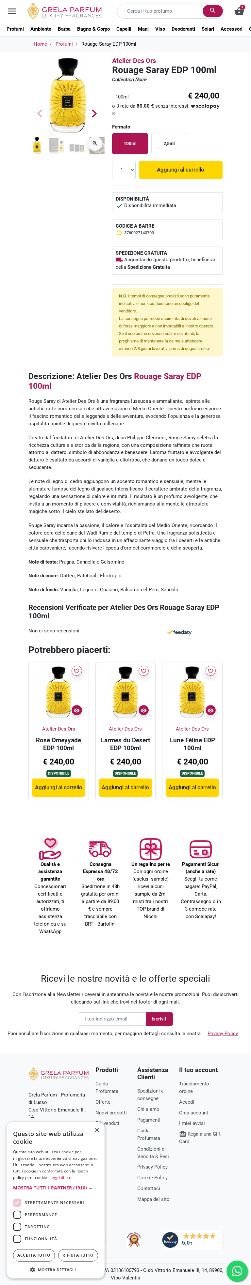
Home (40, 44)
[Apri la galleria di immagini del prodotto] (95, 143)
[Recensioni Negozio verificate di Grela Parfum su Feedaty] (192, 1240)
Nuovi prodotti (111, 1113)
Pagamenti (148, 1120)
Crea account (193, 1113)
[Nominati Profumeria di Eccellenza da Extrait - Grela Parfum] (134, 1240)
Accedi (186, 1102)
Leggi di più (60, 1177)
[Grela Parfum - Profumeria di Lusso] (58, 1074)
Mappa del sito (153, 1199)
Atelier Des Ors (134, 61)
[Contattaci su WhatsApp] (237, 1271)
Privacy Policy (223, 1033)
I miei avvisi (192, 1123)
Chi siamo (148, 1109)
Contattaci (148, 1188)
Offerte (102, 1102)
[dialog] (56, 1200)
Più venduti (107, 1123)
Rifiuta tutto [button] (77, 1255)
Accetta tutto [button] (33, 1255)
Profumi (64, 44)
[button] (55, 1187)
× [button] (97, 1130)
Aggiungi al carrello (180, 169)
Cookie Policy (152, 1178)
